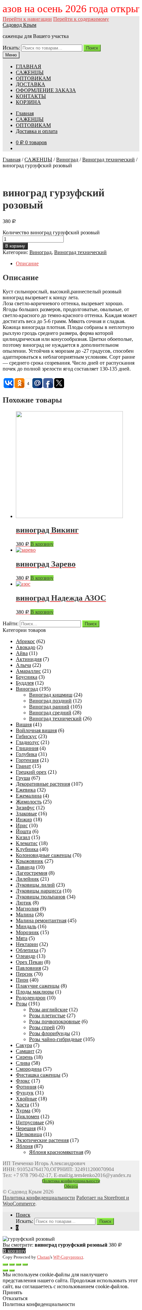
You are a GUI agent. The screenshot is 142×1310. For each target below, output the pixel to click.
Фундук (25, 1093)
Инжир (24, 819)
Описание (27, 263)
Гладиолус (27, 742)
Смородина (29, 1069)
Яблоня (24, 1146)
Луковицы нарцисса (38, 891)
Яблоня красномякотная (56, 1152)
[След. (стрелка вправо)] (12, 1270)
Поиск (92, 48)
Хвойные (26, 1098)
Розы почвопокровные (54, 1021)
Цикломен (27, 1116)
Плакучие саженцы (37, 986)
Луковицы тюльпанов (40, 897)
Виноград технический (108, 159)
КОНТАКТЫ (31, 96)
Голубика (26, 754)
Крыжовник (29, 861)
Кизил (23, 837)
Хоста (22, 1104)
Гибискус (26, 736)
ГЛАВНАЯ (28, 66)
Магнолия (27, 908)
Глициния (27, 748)
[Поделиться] (12, 1264)
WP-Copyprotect (68, 1257)
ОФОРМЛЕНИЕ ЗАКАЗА (46, 90)
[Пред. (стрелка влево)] (5, 1270)
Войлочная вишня (36, 730)
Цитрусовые (30, 1122)
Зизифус (25, 807)
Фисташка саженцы (38, 1075)
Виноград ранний (49, 706)
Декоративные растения (43, 784)
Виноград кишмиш (50, 695)
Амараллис (28, 671)
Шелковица (29, 1134)
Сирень (24, 1057)
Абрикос (25, 641)
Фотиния (26, 1087)
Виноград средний (50, 712)
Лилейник (27, 879)
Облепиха (27, 950)
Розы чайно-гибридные (55, 1039)
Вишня (24, 724)
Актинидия (29, 659)
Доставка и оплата (36, 131)
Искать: (11, 47)
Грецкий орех (31, 772)
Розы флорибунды (49, 1033)
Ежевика (26, 790)
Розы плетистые (47, 1015)
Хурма (23, 1110)
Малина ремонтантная (41, 920)
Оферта (71, 1186)
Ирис (22, 825)
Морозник (27, 932)
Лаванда (25, 867)
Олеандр (25, 956)
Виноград (67, 159)
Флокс (23, 1081)
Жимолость (29, 801)
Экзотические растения (42, 1140)
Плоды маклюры (35, 992)
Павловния (28, 968)
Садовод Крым (19, 25)
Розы (21, 1003)
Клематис (27, 843)
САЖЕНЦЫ (30, 72)
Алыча (23, 665)
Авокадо (25, 647)
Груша (23, 778)
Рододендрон (31, 997)
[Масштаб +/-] (25, 1264)
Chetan (43, 1257)
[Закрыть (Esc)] (5, 1264)
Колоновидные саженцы (43, 855)
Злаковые (26, 813)
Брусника (26, 677)
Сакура (24, 1045)
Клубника (27, 849)
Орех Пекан (29, 962)
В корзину (15, 246)
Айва (22, 653)
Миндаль (26, 926)
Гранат (23, 766)
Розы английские (48, 1009)
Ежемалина (29, 796)
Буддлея (25, 683)
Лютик (23, 902)
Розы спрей (42, 1027)
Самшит (25, 1051)
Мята (21, 938)
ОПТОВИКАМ (33, 78)
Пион (22, 980)
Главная (25, 113)
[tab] (77, 264)
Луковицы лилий (35, 885)
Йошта (23, 831)
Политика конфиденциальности (71, 1180)
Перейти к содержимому (81, 19)
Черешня (26, 1128)
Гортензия (27, 760)
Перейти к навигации (27, 19)
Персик (24, 974)
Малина (25, 914)
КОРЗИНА (28, 102)
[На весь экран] (18, 1264)
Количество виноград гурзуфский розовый (51, 232)
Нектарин (27, 944)
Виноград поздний (50, 701)
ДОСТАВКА (30, 84)
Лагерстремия (31, 873)
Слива (23, 1063)
